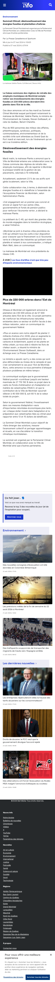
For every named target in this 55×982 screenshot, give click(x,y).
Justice (6, 862)
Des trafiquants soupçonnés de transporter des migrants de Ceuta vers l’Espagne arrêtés (26, 649)
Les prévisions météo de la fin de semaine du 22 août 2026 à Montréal (26, 608)
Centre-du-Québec (11, 897)
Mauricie (6, 913)
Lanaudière (7, 910)
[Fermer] (51, 955)
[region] (27, 966)
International (8, 859)
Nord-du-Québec (10, 916)
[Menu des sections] (4, 5)
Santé (5, 868)
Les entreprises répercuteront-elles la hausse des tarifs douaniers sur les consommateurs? (26, 699)
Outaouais (7, 928)
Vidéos (6, 827)
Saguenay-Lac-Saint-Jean (14, 937)
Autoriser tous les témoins (37, 977)
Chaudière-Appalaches (12, 900)
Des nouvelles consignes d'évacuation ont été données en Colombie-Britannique (25, 566)
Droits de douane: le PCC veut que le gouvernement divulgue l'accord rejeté (21, 741)
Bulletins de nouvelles (12, 820)
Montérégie (8, 925)
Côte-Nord (7, 919)
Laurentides (8, 922)
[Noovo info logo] (27, 5)
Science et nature (10, 871)
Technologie (8, 880)
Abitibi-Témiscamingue (12, 891)
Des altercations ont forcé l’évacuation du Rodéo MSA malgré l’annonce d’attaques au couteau (26, 782)
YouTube (6, 833)
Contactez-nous (9, 948)
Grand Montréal (9, 907)
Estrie (5, 904)
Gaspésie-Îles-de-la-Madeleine (16, 934)
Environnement (10, 17)
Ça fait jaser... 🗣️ (15, 498)
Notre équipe (8, 817)
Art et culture (8, 850)
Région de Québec (11, 931)
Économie (7, 853)
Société (6, 874)
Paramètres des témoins (13, 839)
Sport (5, 877)
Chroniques (8, 824)
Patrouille (7, 865)
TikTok (6, 836)
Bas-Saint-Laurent (10, 894)
